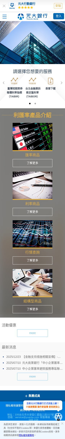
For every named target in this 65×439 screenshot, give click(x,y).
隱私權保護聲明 (26, 435)
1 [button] (29, 103)
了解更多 (32, 163)
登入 (59, 16)
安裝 (58, 5)
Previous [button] (3, 83)
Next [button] (61, 83)
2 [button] (35, 103)
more (32, 333)
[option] (32, 42)
